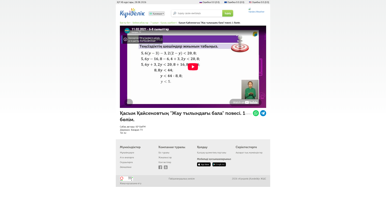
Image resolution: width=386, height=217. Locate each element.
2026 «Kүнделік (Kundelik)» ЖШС (249, 178)
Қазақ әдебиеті (169, 22)
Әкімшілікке (125, 166)
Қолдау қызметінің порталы (211, 152)
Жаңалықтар (165, 157)
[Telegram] (263, 113)
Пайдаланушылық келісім (182, 178)
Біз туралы (163, 152)
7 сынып (154, 22)
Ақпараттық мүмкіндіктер (249, 152)
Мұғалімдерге (127, 152)
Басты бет (125, 22)
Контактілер (164, 162)
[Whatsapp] (256, 113)
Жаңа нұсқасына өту (130, 183)
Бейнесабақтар (140, 22)
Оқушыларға (126, 162)
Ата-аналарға (127, 157)
